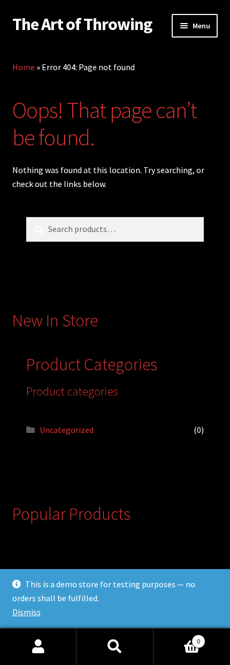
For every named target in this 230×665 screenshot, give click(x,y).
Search (114, 647)
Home (23, 67)
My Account (38, 647)
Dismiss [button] (26, 612)
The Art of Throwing (82, 24)
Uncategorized (67, 429)
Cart (177, 637)
